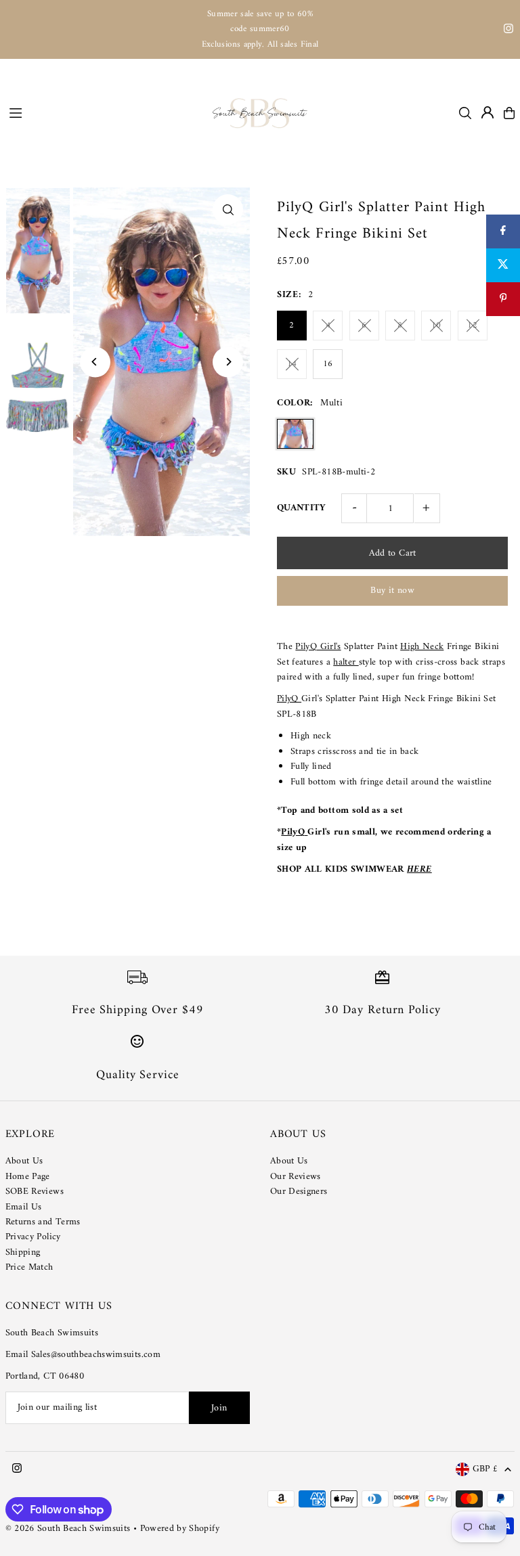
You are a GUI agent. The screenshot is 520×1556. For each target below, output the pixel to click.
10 (436, 325)
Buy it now (392, 590)
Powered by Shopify (179, 1528)
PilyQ (289, 698)
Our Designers (299, 1191)
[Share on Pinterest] (503, 299)
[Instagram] (508, 31)
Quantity (301, 507)
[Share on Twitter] (503, 265)
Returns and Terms (43, 1222)
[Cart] (509, 113)
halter (345, 662)
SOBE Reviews (34, 1191)
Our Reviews (295, 1176)
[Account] (487, 112)
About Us (24, 1161)
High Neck (421, 646)
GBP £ (485, 1469)
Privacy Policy (33, 1236)
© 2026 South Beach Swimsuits (68, 1528)
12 (472, 325)
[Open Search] (465, 113)
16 (328, 364)
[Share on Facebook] (503, 231)
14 (292, 364)
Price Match (29, 1267)
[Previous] (95, 362)
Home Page (27, 1176)
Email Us (23, 1207)
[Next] (228, 362)
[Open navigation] (104, 112)
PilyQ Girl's (318, 646)
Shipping (23, 1252)
